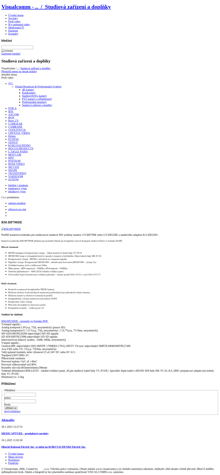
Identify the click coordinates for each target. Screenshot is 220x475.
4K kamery (28, 89)
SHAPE (12, 170)
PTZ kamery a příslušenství (37, 99)
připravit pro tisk (17, 209)
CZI (40, 468)
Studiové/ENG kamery (34, 95)
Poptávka (13, 463)
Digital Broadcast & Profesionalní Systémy (38, 86)
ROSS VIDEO (16, 164)
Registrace (14, 459)
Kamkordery (29, 92)
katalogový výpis (17, 188)
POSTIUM (14, 160)
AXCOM (13, 114)
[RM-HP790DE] (11, 229)
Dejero (12, 136)
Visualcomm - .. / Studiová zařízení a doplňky (56, 7)
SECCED (13, 167)
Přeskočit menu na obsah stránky (19, 71)
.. (17, 68)
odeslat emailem (17, 203)
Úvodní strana (16, 15)
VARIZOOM (15, 176)
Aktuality (8, 420)
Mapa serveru (15, 456)
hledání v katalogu (18, 185)
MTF (11, 157)
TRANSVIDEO (17, 173)
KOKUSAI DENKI (19, 145)
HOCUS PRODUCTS (20, 148)
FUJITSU (13, 139)
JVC (10, 83)
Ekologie (13, 30)
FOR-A (12, 108)
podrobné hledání (10, 53)
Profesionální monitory (34, 102)
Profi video (14, 21)
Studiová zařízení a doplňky (35, 68)
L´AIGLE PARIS (18, 151)
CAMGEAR (15, 123)
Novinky (13, 18)
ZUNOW (13, 179)
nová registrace (12, 411)
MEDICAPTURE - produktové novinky (25, 433)
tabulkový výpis (17, 191)
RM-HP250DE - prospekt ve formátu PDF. (24, 321)
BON (11, 117)
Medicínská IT (16, 27)
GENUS (13, 142)
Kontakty (13, 33)
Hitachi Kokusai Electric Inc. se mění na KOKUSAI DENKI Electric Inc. (43, 446)
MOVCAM (14, 154)
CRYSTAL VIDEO (19, 133)
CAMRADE (15, 126)
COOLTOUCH (17, 129)
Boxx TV (13, 120)
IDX (10, 111)
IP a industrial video (19, 24)
